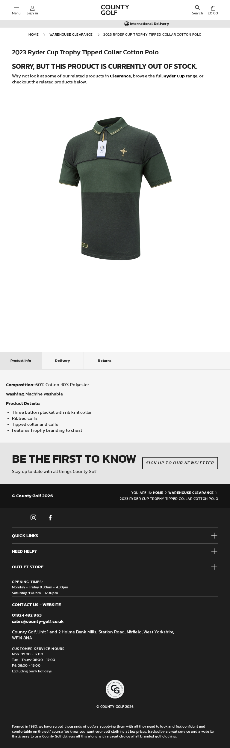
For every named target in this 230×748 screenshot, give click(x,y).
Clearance (120, 75)
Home (33, 34)
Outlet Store (27, 566)
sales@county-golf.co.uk (38, 621)
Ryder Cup (174, 75)
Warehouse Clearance (71, 34)
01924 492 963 (27, 614)
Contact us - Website (36, 604)
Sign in (32, 13)
